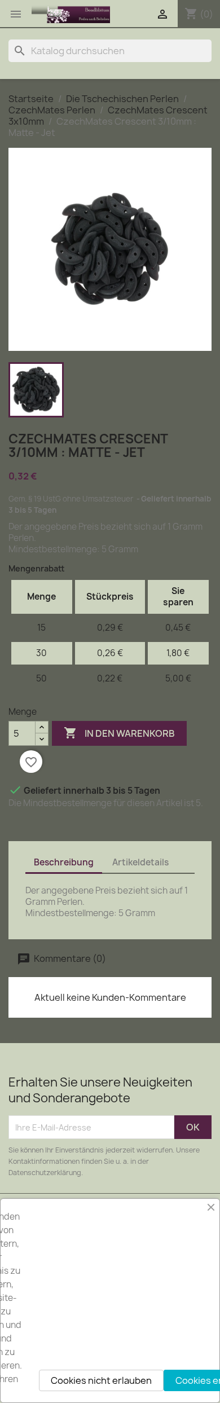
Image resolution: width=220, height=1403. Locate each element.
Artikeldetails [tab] (140, 862)
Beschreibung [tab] (64, 862)
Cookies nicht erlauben (101, 1380)
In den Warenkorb (119, 733)
